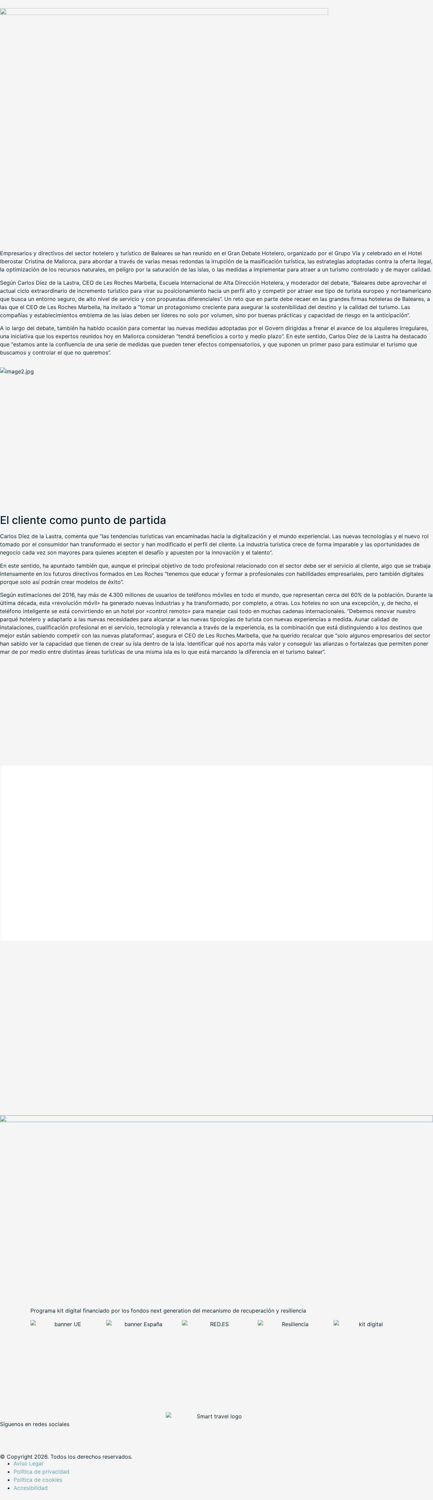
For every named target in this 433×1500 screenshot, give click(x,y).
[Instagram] (64, 1435)
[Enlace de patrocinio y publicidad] (164, 12)
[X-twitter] (27, 1435)
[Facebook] (8, 1435)
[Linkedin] (45, 1435)
